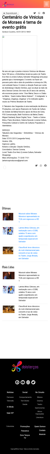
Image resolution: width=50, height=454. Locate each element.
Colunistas (10, 426)
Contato (42, 430)
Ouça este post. (11, 13)
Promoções (25, 426)
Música (39, 397)
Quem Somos (39, 426)
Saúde (25, 404)
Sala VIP (10, 413)
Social (24, 392)
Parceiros (25, 431)
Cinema (40, 401)
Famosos (10, 397)
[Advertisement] (19, 188)
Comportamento (25, 397)
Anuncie (42, 434)
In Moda (10, 407)
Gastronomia (40, 408)
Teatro (39, 404)
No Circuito (39, 392)
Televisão (10, 401)
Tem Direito (25, 401)
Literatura (39, 417)
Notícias (10, 392)
